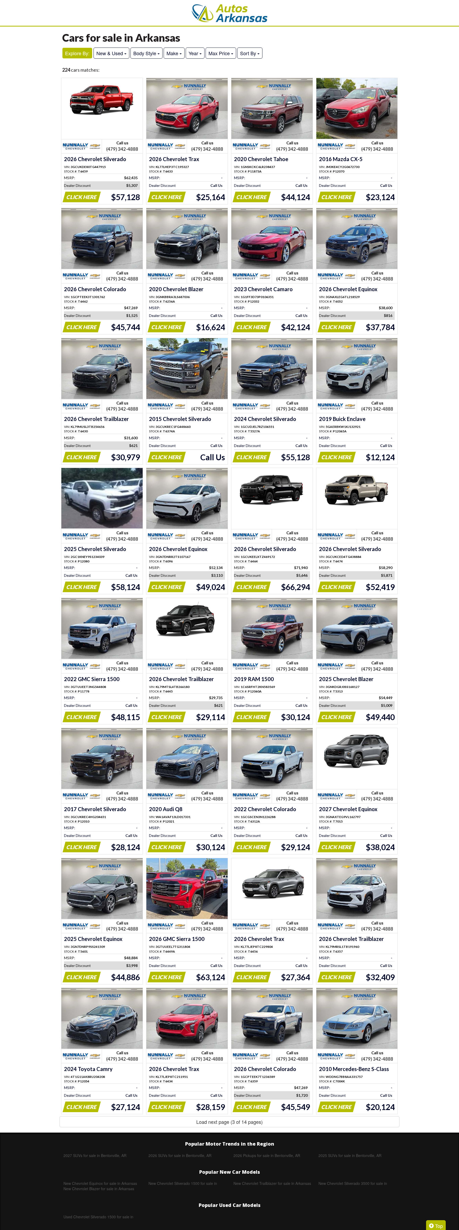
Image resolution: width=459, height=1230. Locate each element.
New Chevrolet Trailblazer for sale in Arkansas (272, 1183)
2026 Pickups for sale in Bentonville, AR (266, 1155)
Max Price (220, 53)
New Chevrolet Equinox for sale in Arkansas (100, 1183)
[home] (229, 13)
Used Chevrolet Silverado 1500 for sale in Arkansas (98, 1216)
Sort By (248, 53)
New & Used (110, 53)
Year (194, 53)
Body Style (145, 53)
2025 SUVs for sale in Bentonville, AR (349, 1155)
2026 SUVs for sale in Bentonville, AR (179, 1155)
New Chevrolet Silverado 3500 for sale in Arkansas (352, 1183)
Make (173, 53)
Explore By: (77, 53)
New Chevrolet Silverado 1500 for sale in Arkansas (182, 1183)
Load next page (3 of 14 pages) (229, 1121)
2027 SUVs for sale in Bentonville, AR (94, 1155)
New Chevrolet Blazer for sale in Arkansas (98, 1188)
